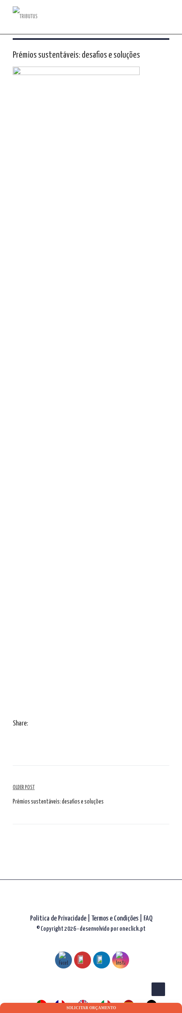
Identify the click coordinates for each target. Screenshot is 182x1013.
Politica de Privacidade (58, 918)
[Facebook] (33, 724)
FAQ (147, 918)
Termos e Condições (115, 918)
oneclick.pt (132, 929)
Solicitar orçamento (91, 1008)
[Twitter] (42, 724)
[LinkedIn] (50, 724)
